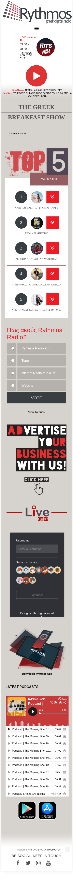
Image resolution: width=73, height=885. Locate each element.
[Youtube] (48, 863)
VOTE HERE (49, 178)
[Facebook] (18, 863)
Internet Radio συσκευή (38, 373)
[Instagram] (38, 863)
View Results (36, 412)
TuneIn (26, 360)
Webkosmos (54, 849)
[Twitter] (28, 863)
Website (27, 385)
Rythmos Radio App (35, 348)
